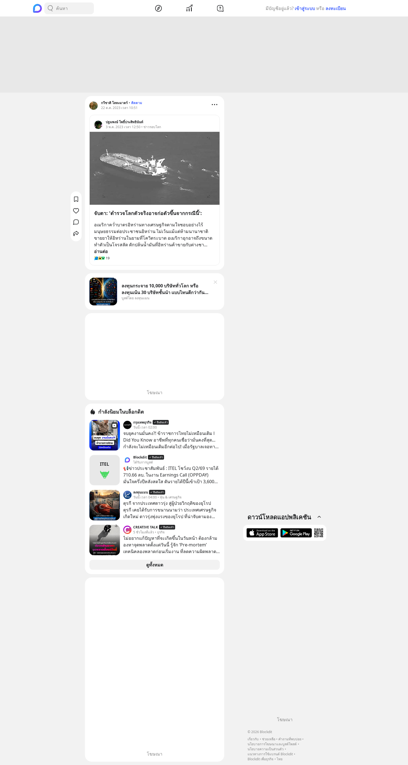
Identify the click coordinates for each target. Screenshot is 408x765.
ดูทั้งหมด (154, 565)
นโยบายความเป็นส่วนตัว (266, 749)
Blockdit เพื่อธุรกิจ (260, 759)
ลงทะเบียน (336, 8)
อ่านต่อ (101, 251)
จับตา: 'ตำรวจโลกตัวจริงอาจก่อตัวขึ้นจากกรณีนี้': (148, 213)
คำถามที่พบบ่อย (289, 739)
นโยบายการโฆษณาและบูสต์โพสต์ (272, 744)
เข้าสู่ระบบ (305, 8)
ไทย (280, 759)
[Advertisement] (204, 54)
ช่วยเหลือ (268, 739)
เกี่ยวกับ (253, 739)
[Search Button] (50, 8)
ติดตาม (136, 102)
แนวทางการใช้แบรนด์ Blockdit (270, 754)
